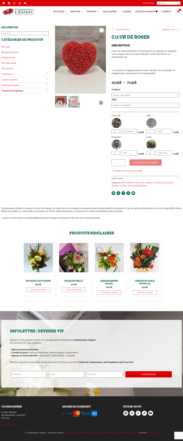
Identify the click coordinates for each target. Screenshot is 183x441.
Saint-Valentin (127, 183)
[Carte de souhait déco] (164, 153)
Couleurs (116, 89)
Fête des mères (8, 63)
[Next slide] (100, 102)
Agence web (152, 433)
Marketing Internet (131, 433)
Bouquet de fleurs (10, 52)
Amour (137, 183)
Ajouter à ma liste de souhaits (128, 170)
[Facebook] (3, 3)
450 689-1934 (148, 3)
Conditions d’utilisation (73, 433)
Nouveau (5, 46)
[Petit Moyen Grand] (129, 153)
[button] (65, 11)
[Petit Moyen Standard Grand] (164, 131)
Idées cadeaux (147, 183)
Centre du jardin (10, 79)
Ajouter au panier (145, 162)
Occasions (158, 183)
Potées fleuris (8, 57)
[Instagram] (14, 3)
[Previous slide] (60, 102)
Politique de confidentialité (94, 433)
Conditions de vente (115, 433)
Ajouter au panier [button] (38, 290)
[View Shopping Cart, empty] (178, 11)
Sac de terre (7, 68)
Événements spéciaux (12, 90)
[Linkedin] (9, 3)
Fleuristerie (7, 74)
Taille (114, 99)
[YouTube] (25, 3)
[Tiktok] (20, 3)
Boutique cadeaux (11, 85)
